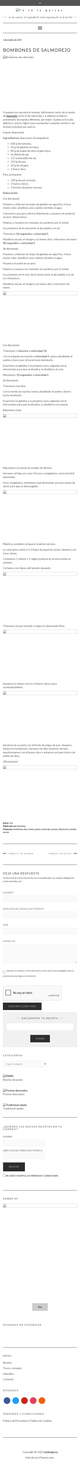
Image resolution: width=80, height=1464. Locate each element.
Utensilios (8, 1373)
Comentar (9, 941)
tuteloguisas (51, 1452)
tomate (73, 829)
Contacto (8, 1379)
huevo (31, 829)
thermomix (64, 829)
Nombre (8, 892)
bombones (18, 829)
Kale (28, 1457)
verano (6, 832)
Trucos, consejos (12, 1368)
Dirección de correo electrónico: (23, 1150)
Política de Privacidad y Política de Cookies (27, 1420)
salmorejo (46, 829)
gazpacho (11, 115)
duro (26, 829)
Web (5, 925)
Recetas (7, 1362)
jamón (38, 829)
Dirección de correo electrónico (23, 909)
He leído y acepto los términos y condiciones (32, 1175)
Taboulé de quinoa (21, 853)
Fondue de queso (60, 853)
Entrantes (21, 826)
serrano (54, 829)
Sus (11, 823)
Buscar (40, 1038)
